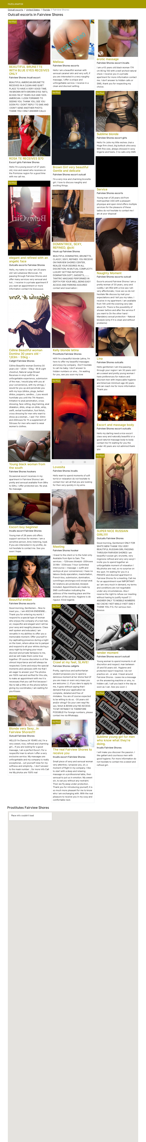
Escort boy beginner (23, 527)
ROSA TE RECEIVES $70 (26, 158)
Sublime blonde (107, 134)
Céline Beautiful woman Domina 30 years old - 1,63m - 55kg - (25, 353)
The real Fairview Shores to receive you (72, 751)
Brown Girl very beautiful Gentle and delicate (70, 168)
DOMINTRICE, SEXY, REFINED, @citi (67, 245)
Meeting (58, 546)
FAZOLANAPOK (15, 4)
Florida (46, 9)
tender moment (107, 652)
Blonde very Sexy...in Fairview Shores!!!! (24, 730)
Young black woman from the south (27, 465)
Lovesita (59, 467)
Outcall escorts (15, 9)
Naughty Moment (109, 273)
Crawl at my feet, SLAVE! (71, 662)
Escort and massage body (115, 425)
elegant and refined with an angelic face (28, 259)
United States (33, 9)
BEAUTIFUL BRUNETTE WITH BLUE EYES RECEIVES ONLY (29, 70)
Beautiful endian (20, 599)
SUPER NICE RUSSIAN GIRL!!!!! (112, 532)
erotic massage (108, 59)
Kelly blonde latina (66, 350)
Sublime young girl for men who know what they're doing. (116, 740)
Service (102, 189)
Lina (100, 358)
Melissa (58, 62)
